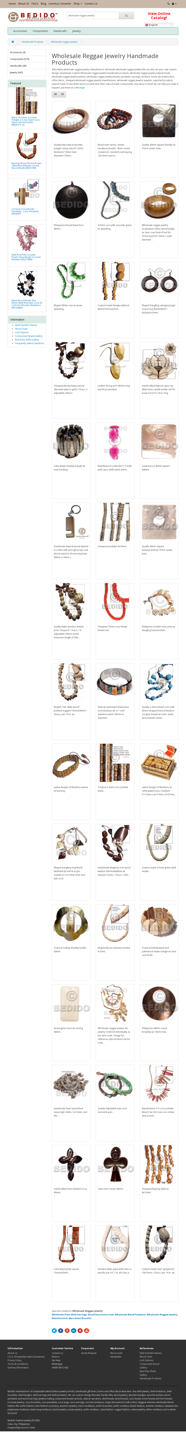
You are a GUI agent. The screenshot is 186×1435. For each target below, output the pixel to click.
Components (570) (19, 59)
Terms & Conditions (18, 1363)
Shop (77, 3)
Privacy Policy (14, 1360)
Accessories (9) (17, 52)
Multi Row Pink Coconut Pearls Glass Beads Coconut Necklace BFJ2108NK (26, 257)
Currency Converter (59, 3)
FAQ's (34, 3)
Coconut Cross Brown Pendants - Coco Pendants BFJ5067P (25, 211)
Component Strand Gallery (29, 336)
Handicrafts (60, 31)
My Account (116, 1353)
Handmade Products (32, 41)
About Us (23, 3)
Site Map (56, 1360)
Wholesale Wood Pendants (130, 1314)
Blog (43, 3)
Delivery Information (18, 1367)
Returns (56, 1356)
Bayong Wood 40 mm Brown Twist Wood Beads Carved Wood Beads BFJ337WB (26, 166)
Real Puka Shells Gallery (27, 339)
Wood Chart (21, 328)
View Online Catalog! (159, 15)
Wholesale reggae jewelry (64, 41)
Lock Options (22, 332)
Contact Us (91, 3)
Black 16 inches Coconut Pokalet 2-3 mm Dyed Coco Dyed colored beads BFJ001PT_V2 (26, 121)
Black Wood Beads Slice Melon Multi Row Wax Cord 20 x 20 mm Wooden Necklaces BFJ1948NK (27, 304)
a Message (79, 87)
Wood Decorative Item (101, 1314)
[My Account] (174, 3)
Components (40, 31)
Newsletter (116, 1356)
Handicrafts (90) (18, 65)
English (153, 25)
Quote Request (88, 1353)
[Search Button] (126, 15)
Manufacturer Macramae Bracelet (72, 1318)
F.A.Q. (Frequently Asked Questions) (26, 1356)
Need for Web (28, 1427)
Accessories (20, 31)
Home (12, 3)
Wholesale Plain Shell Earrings (69, 1314)
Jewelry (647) (16, 72)
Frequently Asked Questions (29, 343)
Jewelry (76, 31)
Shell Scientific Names (26, 325)
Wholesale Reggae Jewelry (162, 1314)
